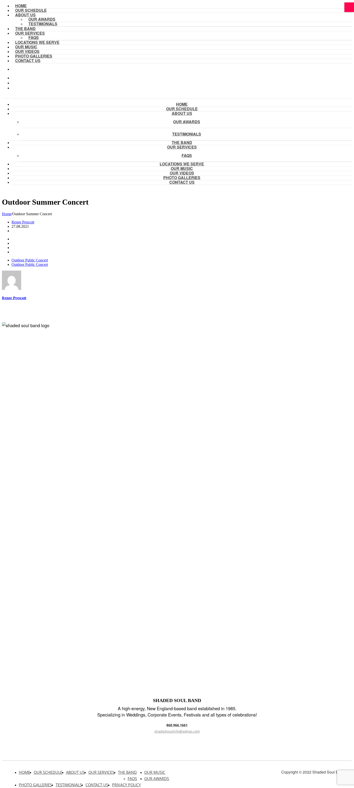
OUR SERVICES (101, 772)
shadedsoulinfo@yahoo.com (177, 731)
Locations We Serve (37, 42)
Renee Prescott (23, 222)
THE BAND (127, 772)
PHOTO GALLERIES (35, 785)
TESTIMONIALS (42, 23)
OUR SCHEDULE (48, 772)
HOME (24, 772)
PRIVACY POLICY (126, 785)
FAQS (132, 778)
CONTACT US (27, 60)
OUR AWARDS (186, 121)
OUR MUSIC (154, 772)
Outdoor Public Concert (30, 260)
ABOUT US (25, 15)
